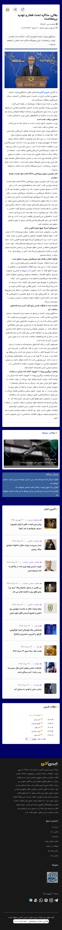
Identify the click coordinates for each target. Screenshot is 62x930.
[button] (7, 454)
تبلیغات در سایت (52, 846)
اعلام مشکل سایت (51, 841)
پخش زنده (54, 855)
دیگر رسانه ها (53, 850)
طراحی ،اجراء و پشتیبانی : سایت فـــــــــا (31, 921)
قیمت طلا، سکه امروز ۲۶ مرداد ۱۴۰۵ (27, 651)
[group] (31, 453)
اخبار (29, 270)
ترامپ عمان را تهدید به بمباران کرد (27, 689)
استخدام (55, 836)
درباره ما (55, 827)
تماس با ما (54, 831)
